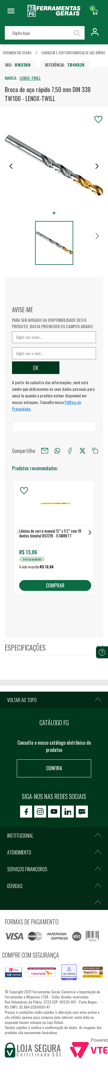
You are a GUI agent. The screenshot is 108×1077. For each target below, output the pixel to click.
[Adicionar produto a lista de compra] (98, 119)
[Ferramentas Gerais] (54, 14)
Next (90, 532)
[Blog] (82, 812)
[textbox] (45, 33)
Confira (54, 768)
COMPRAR (55, 585)
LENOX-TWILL (30, 78)
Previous (18, 532)
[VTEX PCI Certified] (13, 970)
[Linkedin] (68, 812)
